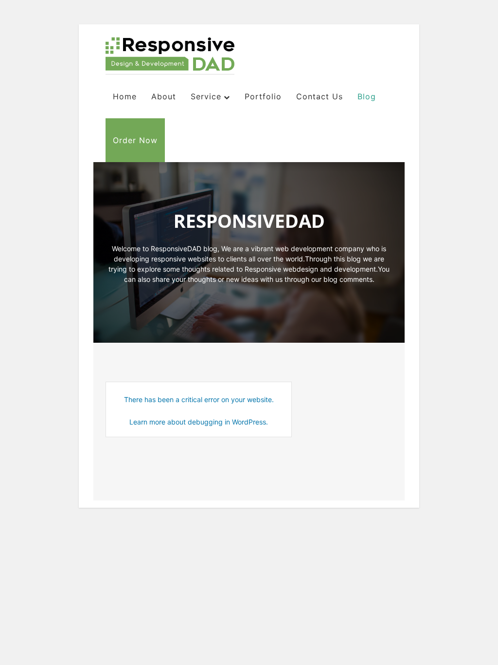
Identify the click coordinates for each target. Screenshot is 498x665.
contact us (319, 96)
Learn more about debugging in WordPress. (198, 422)
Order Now (135, 140)
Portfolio (263, 96)
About (163, 96)
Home (125, 96)
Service (206, 96)
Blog (366, 96)
